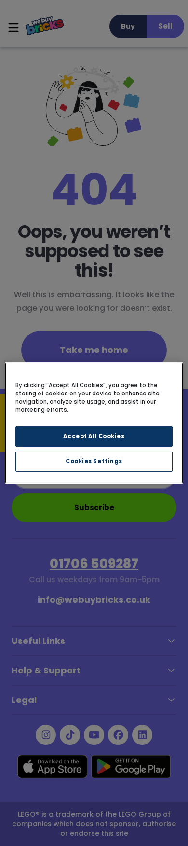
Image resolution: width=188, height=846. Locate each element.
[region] (94, 423)
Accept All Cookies (93, 436)
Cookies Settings (94, 461)
